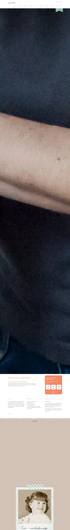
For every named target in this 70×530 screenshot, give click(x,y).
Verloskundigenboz (11, 3)
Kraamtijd (46, 5)
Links (60, 5)
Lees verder (10, 413)
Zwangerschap (31, 5)
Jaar (59, 388)
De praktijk (19, 5)
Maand (53, 388)
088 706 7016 (59, 1)
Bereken (53, 392)
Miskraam (51, 5)
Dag (48, 388)
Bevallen (41, 5)
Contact (56, 5)
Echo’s (37, 5)
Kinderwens (25, 5)
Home (15, 5)
